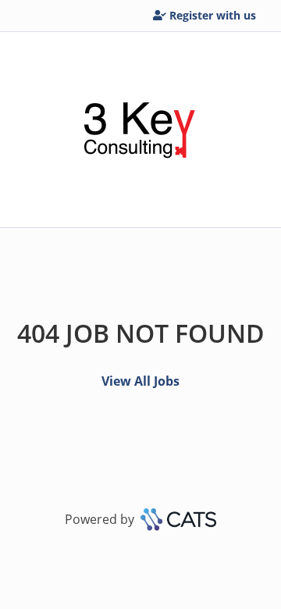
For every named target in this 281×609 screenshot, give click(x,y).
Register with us (212, 15)
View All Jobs (140, 381)
